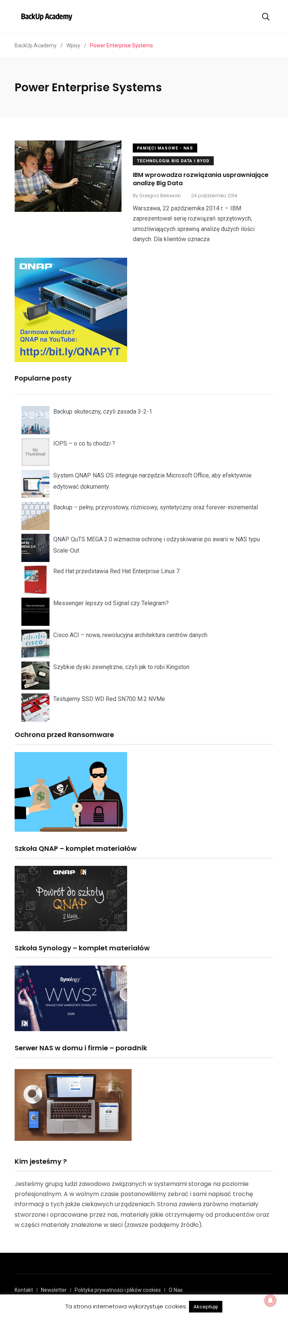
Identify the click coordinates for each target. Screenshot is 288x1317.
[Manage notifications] (270, 1300)
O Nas (176, 1290)
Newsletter (54, 1290)
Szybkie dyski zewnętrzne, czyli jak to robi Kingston (121, 667)
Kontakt (24, 1290)
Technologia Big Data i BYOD (173, 161)
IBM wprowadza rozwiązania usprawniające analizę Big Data (200, 179)
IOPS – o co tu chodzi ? (84, 443)
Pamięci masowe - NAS (165, 148)
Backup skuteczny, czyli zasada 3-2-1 (102, 411)
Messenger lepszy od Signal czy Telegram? (111, 603)
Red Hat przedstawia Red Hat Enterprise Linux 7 (116, 571)
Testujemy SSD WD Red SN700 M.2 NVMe (109, 698)
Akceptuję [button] (206, 1306)
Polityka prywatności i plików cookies (118, 1290)
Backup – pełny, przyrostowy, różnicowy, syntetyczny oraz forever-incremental (155, 507)
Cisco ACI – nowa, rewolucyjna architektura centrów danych (130, 635)
